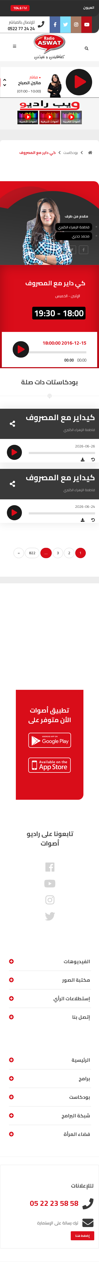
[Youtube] (86, 24)
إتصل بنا (81, 1017)
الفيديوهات (77, 961)
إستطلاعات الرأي (71, 998)
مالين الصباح (29, 83)
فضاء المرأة (77, 1134)
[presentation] (4, 79)
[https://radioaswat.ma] (90, 152)
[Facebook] (55, 24)
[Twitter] (65, 24)
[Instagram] (76, 24)
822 (32, 552)
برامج (84, 1078)
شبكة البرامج (76, 1115)
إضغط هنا (82, 1236)
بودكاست (70, 152)
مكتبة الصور (76, 980)
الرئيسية (81, 1060)
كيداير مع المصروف (60, 417)
